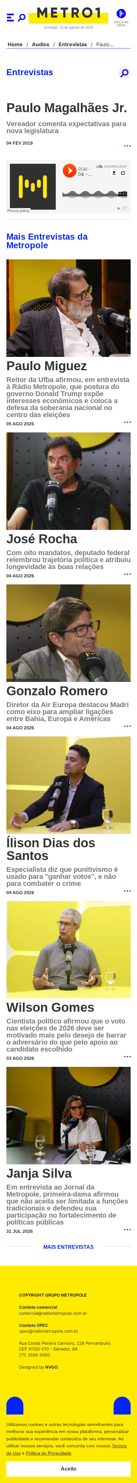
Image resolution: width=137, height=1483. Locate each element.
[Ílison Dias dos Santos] (68, 784)
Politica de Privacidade (80, 1453)
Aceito (68, 1469)
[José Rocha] (68, 473)
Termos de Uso (37, 1453)
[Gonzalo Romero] (68, 632)
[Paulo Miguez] (68, 299)
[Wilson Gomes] (68, 950)
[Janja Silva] (68, 1116)
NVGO (50, 1366)
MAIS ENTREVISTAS (68, 1247)
